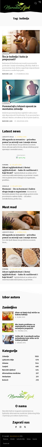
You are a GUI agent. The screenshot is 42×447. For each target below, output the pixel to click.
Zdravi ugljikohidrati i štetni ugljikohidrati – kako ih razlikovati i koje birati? (20, 170)
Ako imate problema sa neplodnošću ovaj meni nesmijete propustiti (25, 326)
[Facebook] (15, 427)
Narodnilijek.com (14, 436)
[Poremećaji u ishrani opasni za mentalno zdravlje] (21, 91)
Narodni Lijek (7, 74)
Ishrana (5, 164)
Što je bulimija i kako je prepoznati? (15, 58)
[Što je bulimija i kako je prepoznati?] (21, 41)
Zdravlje (6, 103)
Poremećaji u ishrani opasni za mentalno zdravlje (19, 107)
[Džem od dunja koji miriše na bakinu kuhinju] (8, 315)
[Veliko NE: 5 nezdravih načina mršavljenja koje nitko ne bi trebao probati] (8, 339)
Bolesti (5, 53)
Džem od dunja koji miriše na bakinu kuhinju (27, 313)
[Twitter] (24, 427)
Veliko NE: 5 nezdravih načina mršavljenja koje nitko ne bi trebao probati (27, 338)
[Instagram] (20, 427)
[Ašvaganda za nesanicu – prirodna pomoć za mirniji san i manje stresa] (21, 220)
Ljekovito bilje (8, 137)
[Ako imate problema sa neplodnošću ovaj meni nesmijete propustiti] (8, 327)
